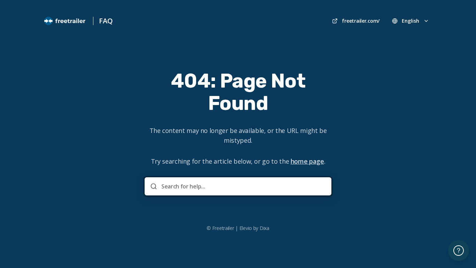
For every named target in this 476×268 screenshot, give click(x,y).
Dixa (264, 228)
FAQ (106, 20)
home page (307, 161)
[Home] (65, 21)
